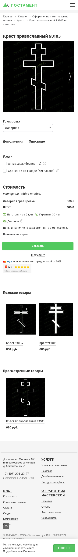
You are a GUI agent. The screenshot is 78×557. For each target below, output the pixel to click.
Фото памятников (51, 512)
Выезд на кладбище (53, 482)
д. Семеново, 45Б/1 (14, 466)
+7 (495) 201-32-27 (16, 473)
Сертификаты (49, 517)
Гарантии (46, 501)
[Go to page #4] (45, 109)
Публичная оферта (13, 539)
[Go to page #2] (36, 109)
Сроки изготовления (14, 502)
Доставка (46, 471)
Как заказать (10, 496)
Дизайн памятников (52, 476)
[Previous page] (7, 76)
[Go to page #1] (32, 109)
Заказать (38, 245)
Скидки (7, 513)
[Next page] (70, 76)
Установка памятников (54, 465)
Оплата (7, 507)
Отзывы (45, 506)
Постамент (24, 5)
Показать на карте (15, 234)
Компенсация (10, 518)
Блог (7, 490)
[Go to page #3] (41, 109)
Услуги (48, 459)
